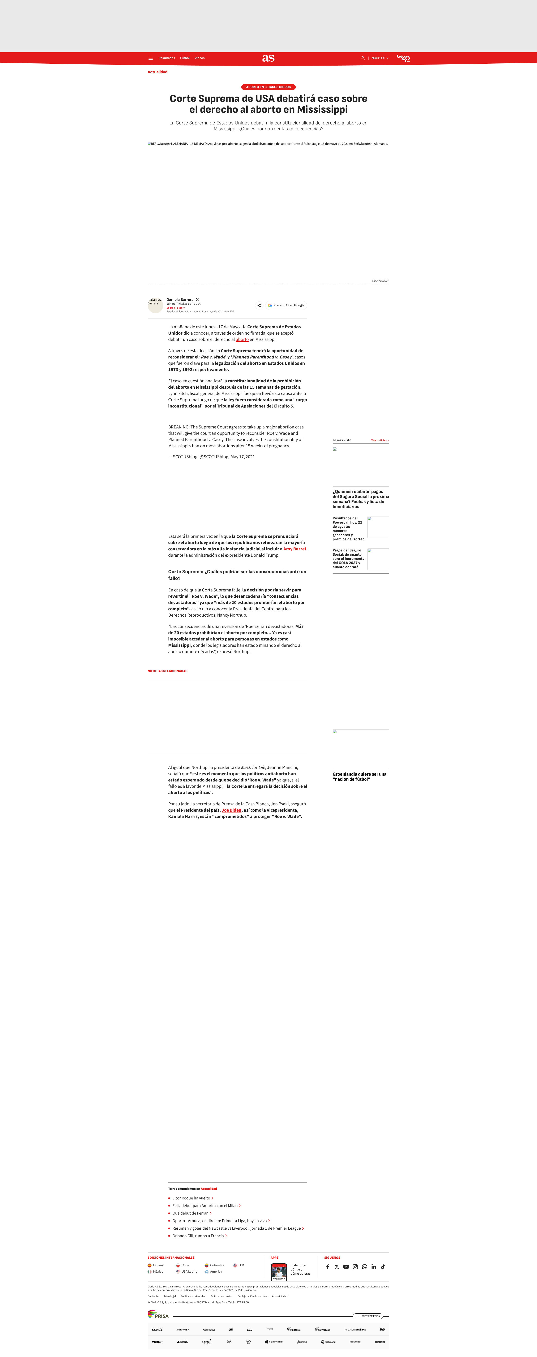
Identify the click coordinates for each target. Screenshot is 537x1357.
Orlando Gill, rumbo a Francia (198, 1236)
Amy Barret (294, 549)
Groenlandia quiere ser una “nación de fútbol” (359, 776)
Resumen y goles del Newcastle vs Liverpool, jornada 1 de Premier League (236, 1228)
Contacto (153, 1296)
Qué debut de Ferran (190, 1213)
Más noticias (379, 440)
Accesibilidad (279, 1296)
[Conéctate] (362, 58)
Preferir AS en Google (289, 305)
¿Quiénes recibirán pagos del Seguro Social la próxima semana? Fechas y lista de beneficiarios (361, 499)
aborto (242, 339)
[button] (259, 305)
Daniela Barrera (180, 299)
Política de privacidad (193, 1296)
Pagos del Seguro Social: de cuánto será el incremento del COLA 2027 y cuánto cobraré (349, 558)
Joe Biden (231, 810)
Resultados (167, 58)
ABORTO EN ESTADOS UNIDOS (268, 87)
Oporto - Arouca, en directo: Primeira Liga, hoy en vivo (219, 1221)
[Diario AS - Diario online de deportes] (268, 58)
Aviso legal (170, 1296)
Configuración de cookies (252, 1296)
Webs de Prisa (371, 1316)
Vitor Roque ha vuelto (191, 1198)
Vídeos (200, 58)
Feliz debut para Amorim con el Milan (205, 1206)
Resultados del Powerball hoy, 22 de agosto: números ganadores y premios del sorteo (349, 528)
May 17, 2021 (243, 456)
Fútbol (185, 58)
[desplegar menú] (151, 58)
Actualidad (157, 72)
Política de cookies (221, 1296)
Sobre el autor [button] (175, 308)
